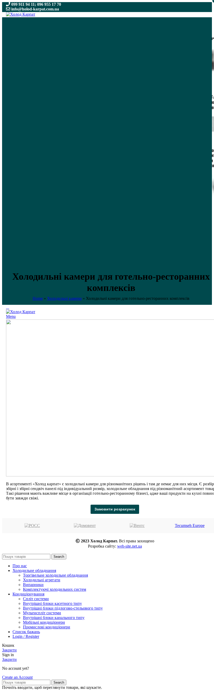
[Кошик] (7, 307)
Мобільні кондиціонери (44, 622)
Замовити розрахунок (114, 509)
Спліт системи (36, 599)
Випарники (33, 584)
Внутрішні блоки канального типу (54, 617)
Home (38, 298)
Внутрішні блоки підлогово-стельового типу (63, 608)
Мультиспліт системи (42, 613)
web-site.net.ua (129, 546)
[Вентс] (137, 525)
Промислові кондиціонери (46, 627)
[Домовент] (84, 525)
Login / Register (26, 636)
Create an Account (17, 677)
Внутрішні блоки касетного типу (52, 603)
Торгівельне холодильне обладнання (55, 575)
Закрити (9, 650)
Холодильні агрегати (41, 580)
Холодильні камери (64, 298)
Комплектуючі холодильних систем (54, 589)
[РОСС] (32, 525)
